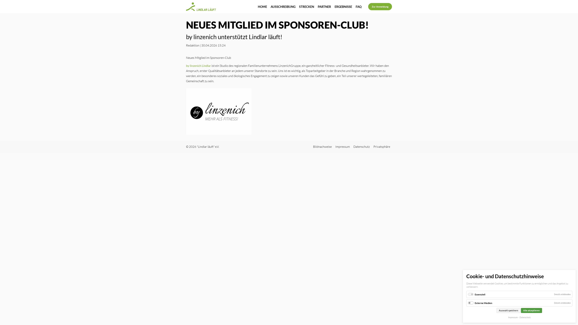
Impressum (513, 317)
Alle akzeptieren (531, 310)
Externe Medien (483, 303)
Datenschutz (525, 317)
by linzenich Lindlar (198, 65)
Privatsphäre (381, 147)
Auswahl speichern (508, 310)
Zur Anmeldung (380, 6)
